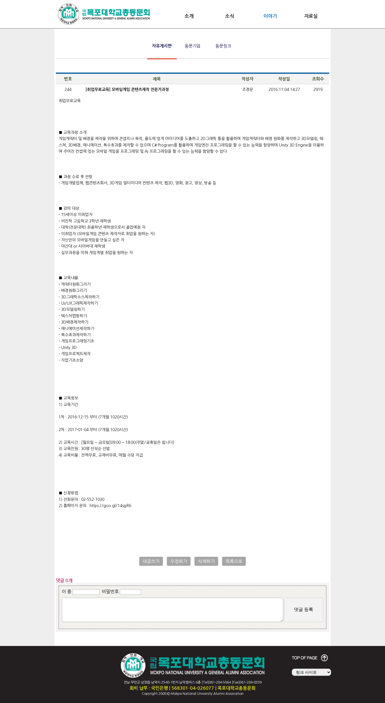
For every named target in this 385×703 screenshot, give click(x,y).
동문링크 (223, 46)
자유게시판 (162, 46)
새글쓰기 (151, 561)
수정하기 (178, 561)
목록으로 (233, 561)
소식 (229, 16)
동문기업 (192, 46)
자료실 (311, 16)
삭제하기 (206, 561)
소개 (189, 16)
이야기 (270, 16)
